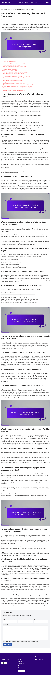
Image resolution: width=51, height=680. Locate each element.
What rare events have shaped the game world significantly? (14, 83)
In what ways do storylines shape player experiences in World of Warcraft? (16, 76)
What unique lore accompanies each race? (10, 69)
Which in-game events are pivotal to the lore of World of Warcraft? (15, 81)
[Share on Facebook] (47, 2)
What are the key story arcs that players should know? (13, 79)
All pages (20, 661)
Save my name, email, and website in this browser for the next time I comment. (21, 641)
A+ (2, 662)
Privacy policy (21, 665)
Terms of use (21, 667)
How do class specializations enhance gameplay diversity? (13, 73)
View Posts (20, 2)
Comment (5, 624)
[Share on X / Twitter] (49, 2)
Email (19, 619)
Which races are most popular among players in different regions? (15, 66)
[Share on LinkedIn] (40, 660)
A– (5, 662)
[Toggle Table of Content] (31, 62)
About (36, 2)
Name (4, 619)
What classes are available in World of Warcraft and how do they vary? (15, 70)
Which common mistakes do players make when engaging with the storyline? (17, 89)
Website (35, 619)
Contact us (9, 659)
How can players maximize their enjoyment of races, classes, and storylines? (17, 86)
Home (26, 2)
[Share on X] (38, 660)
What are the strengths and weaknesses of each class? (13, 74)
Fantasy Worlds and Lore (9, 9)
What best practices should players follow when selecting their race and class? (17, 87)
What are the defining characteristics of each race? (12, 65)
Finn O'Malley (5, 19)
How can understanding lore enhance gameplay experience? (14, 90)
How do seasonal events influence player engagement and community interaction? (18, 84)
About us (3, 659)
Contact (31, 2)
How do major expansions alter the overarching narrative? (13, 77)
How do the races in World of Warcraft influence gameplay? (13, 63)
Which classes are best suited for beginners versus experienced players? (16, 72)
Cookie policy (21, 663)
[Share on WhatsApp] (42, 660)
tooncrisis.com (5, 2)
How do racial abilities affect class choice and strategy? (13, 67)
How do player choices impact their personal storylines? (13, 80)
